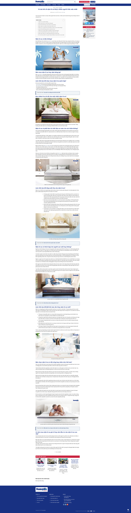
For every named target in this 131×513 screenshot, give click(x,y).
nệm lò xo (50, 41)
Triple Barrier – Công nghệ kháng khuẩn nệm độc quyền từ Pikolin (90, 30)
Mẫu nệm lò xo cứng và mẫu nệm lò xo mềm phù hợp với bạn (56, 428)
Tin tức (58, 4)
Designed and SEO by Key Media (81, 510)
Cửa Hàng (54, 4)
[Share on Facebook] (55, 452)
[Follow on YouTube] (67, 504)
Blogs (54, 7)
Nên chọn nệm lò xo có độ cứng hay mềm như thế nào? (49, 33)
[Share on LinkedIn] (60, 452)
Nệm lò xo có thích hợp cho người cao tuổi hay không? (49, 30)
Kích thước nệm (39, 84)
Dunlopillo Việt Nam (61, 12)
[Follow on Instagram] (65, 504)
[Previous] (37, 466)
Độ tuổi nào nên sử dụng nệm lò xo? (51, 303)
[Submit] (75, 2)
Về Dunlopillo (43, 4)
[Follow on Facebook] (64, 504)
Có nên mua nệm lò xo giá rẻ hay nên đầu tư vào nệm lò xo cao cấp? (51, 34)
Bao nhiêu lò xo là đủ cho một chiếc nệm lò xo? (47, 26)
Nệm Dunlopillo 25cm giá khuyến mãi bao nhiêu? (90, 36)
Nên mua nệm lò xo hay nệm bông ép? (46, 23)
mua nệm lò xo (40, 74)
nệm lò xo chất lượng (48, 145)
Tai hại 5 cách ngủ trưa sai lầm (40, 466)
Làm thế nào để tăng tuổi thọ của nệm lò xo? (47, 29)
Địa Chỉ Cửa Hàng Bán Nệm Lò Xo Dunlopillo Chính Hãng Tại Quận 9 (74, 461)
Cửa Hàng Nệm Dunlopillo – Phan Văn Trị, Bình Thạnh (63, 466)
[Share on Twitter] (56, 452)
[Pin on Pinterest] (58, 452)
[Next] (78, 466)
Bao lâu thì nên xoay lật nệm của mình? (52, 242)
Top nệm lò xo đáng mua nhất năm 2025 (52, 92)
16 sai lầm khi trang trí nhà (52, 466)
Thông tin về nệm (59, 7)
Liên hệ (62, 4)
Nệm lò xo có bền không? (43, 21)
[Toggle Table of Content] (63, 20)
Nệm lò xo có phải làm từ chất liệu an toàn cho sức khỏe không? (50, 27)
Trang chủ (37, 4)
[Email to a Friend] (57, 452)
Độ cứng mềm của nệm (40, 85)
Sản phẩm (48, 4)
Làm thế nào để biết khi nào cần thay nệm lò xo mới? (48, 31)
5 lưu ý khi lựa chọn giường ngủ (90, 34)
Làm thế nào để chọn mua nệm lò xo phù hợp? (47, 24)
